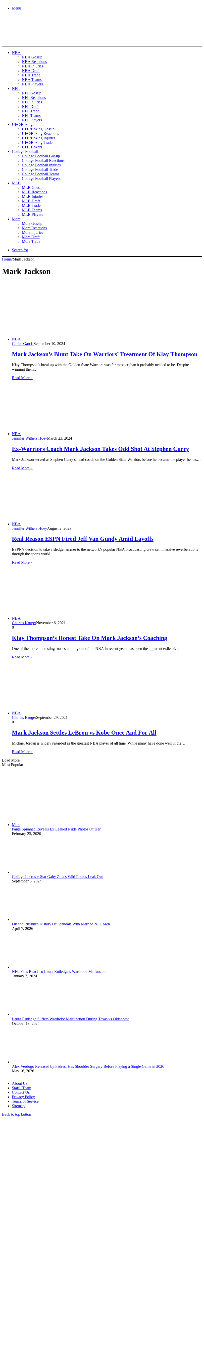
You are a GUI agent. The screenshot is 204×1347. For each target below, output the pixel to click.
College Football (25, 151)
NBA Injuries (32, 66)
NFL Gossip (31, 93)
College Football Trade (40, 169)
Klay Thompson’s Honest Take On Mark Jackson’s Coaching (89, 638)
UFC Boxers (32, 147)
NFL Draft (30, 106)
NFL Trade (30, 111)
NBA (16, 52)
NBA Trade (31, 75)
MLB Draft (31, 201)
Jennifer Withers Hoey (29, 438)
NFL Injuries (32, 102)
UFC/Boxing (22, 124)
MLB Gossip (32, 187)
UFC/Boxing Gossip (38, 129)
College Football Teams (40, 174)
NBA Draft (31, 70)
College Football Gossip (41, 156)
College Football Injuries (41, 165)
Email (67, 1293)
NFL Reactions (34, 97)
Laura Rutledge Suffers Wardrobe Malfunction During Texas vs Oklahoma (70, 1019)
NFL (16, 88)
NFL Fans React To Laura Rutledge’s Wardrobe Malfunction (59, 971)
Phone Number (110, 1293)
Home (7, 259)
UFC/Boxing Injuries (38, 138)
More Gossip (32, 223)
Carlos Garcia (23, 343)
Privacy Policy (23, 1097)
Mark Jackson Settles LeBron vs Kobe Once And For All (84, 732)
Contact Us (21, 1092)
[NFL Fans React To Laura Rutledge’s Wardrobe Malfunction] (39, 967)
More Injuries (32, 232)
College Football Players (41, 178)
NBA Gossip (32, 57)
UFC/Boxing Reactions (40, 133)
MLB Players (32, 214)
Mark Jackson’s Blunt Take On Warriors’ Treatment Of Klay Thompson (104, 354)
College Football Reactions (43, 160)
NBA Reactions (34, 61)
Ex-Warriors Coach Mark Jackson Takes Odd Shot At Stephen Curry (100, 449)
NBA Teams (32, 79)
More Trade (31, 241)
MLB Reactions (34, 192)
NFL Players (32, 120)
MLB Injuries (32, 196)
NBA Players (32, 84)
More (16, 219)
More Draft (31, 237)
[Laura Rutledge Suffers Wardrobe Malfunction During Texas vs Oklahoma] (39, 1014)
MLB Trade (31, 205)
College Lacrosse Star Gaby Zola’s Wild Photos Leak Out (57, 876)
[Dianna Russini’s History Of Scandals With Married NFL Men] (39, 919)
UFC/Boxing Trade (37, 142)
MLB (16, 183)
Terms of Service (25, 1101)
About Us (19, 1083)
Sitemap (18, 1106)
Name (33, 1293)
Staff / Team (21, 1088)
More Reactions (34, 228)
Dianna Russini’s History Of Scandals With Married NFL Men (61, 924)
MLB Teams (32, 210)
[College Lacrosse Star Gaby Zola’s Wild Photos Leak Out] (39, 872)
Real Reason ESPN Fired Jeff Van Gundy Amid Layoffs (82, 539)
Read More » (22, 378)
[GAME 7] (24, 37)
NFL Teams (31, 115)
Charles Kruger (24, 623)
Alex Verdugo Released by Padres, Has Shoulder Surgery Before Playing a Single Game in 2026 (88, 1066)
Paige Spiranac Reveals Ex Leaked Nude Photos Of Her (56, 829)
